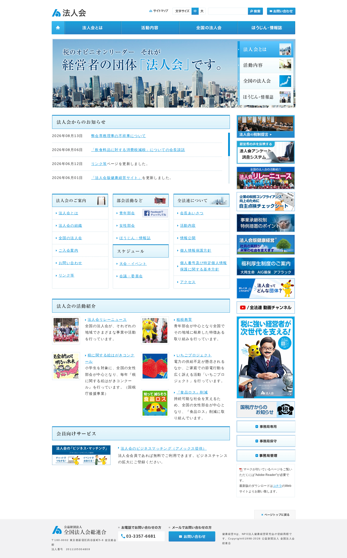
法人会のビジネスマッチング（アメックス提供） (164, 448)
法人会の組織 (70, 225)
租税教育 (184, 320)
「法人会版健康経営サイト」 (116, 178)
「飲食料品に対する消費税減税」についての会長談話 (138, 150)
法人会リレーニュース (107, 320)
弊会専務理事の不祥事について (118, 136)
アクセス (188, 282)
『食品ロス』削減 (192, 392)
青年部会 (127, 213)
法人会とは (68, 213)
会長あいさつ (191, 213)
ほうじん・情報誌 (135, 238)
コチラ (277, 486)
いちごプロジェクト (194, 355)
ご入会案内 (68, 250)
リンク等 (99, 164)
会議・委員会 (131, 276)
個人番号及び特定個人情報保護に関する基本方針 (203, 266)
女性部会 (127, 225)
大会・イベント (133, 264)
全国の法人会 (70, 238)
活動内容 (188, 225)
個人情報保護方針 (195, 250)
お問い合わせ (70, 263)
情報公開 (188, 238)
